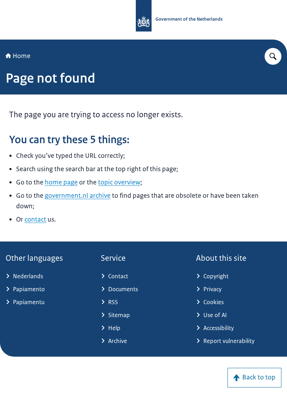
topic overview (119, 182)
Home (21, 56)
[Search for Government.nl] (273, 56)
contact (35, 219)
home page (61, 182)
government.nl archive (78, 195)
